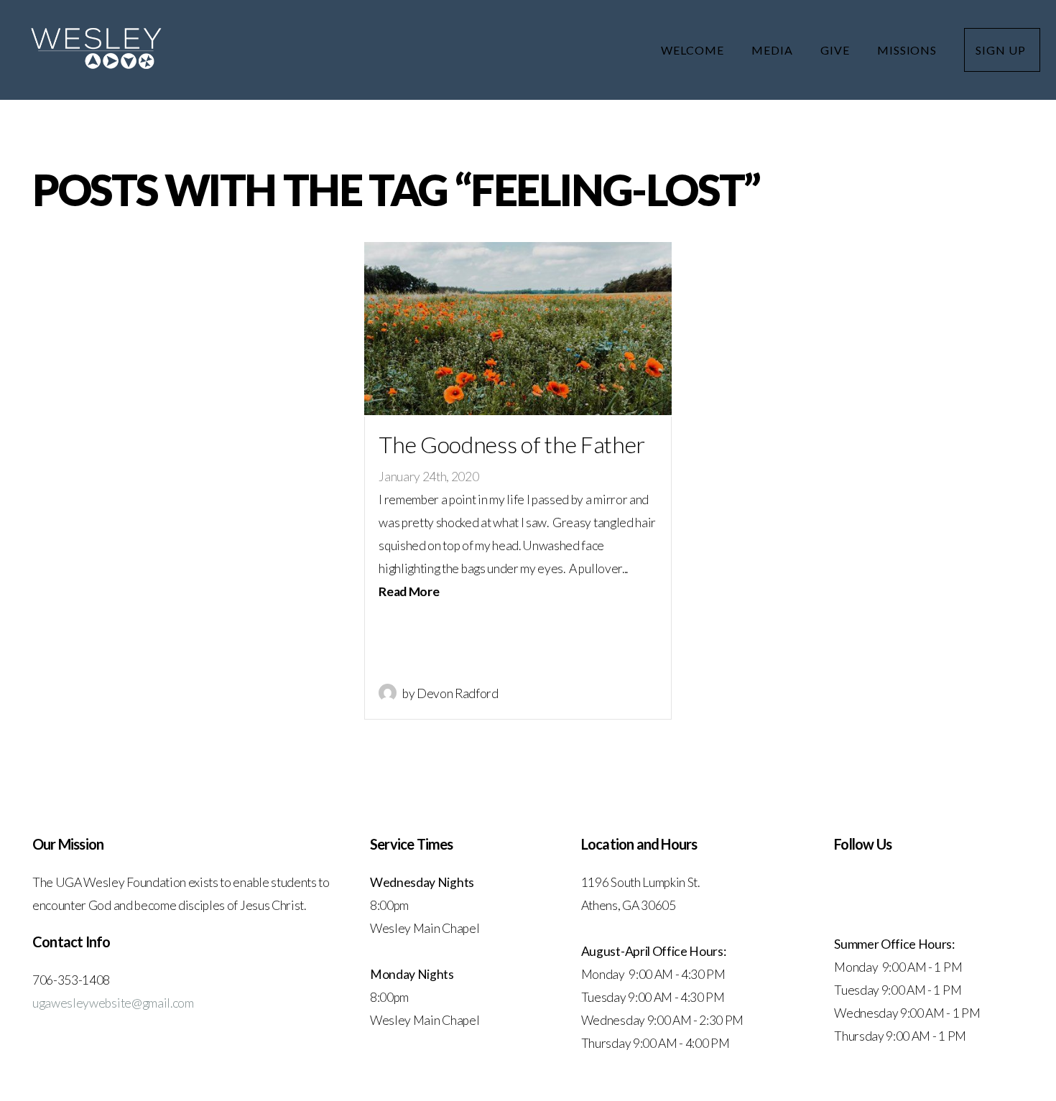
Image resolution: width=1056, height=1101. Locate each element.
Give (836, 50)
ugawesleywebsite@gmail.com (113, 1003)
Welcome (694, 50)
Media (773, 50)
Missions (908, 50)
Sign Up (1002, 50)
